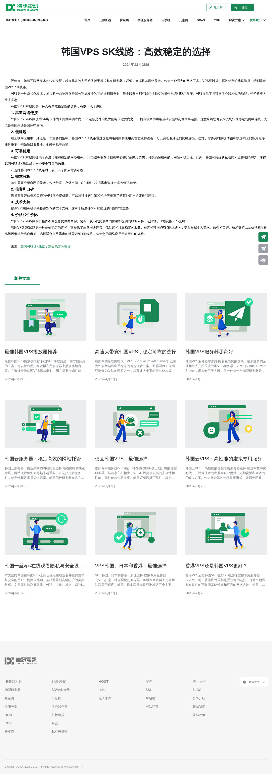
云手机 (165, 20)
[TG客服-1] (263, 237)
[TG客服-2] (263, 248)
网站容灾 (152, 706)
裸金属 (124, 20)
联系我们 (199, 706)
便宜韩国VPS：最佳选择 (121, 458)
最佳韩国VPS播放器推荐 (31, 351)
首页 (87, 20)
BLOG (197, 689)
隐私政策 (199, 715)
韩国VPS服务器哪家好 (209, 351)
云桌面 (183, 20)
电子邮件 (105, 698)
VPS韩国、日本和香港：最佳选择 (131, 565)
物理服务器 (145, 20)
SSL (149, 689)
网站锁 (150, 698)
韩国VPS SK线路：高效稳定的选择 (45, 246)
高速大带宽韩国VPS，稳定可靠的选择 (135, 351)
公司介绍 (199, 698)
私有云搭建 (60, 731)
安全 (149, 682)
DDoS (201, 20)
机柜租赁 (58, 715)
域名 (102, 689)
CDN (217, 20)
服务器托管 (60, 706)
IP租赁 (56, 698)
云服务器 (105, 20)
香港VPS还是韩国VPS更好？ (216, 565)
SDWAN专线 (61, 689)
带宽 (55, 723)
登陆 (244, 7)
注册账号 (219, 7)
